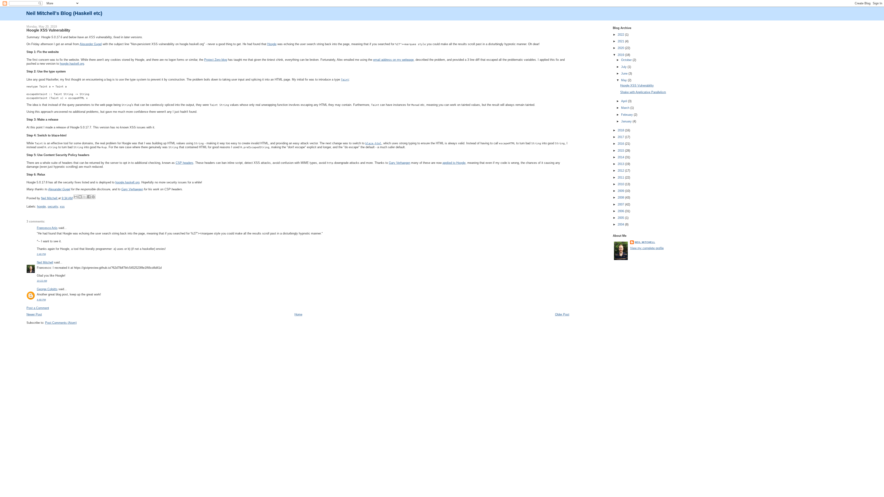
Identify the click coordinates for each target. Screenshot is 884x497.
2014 (621, 157)
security (53, 206)
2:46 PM (41, 254)
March (625, 108)
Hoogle (271, 44)
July (624, 67)
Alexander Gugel (91, 44)
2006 (621, 211)
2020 (621, 48)
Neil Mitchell (49, 198)
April (624, 101)
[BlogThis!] (80, 196)
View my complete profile (647, 248)
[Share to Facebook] (89, 196)
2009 (621, 191)
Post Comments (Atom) (61, 322)
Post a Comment (37, 308)
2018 (621, 130)
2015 (621, 150)
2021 (621, 41)
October (627, 60)
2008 (621, 197)
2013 (621, 164)
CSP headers (184, 163)
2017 (621, 137)
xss (62, 206)
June (624, 73)
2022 (621, 34)
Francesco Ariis (47, 228)
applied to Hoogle (453, 163)
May (624, 80)
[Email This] (75, 196)
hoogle (41, 206)
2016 (621, 143)
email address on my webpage (393, 59)
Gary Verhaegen (399, 163)
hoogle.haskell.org (72, 63)
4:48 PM (41, 299)
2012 (621, 170)
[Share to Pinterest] (93, 196)
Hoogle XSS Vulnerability (637, 85)
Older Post (562, 314)
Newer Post (34, 314)
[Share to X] (84, 196)
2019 (621, 55)
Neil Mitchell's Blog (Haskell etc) (64, 13)
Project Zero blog (215, 59)
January (627, 121)
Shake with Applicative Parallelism (643, 92)
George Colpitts (47, 289)
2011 (621, 177)
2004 (621, 224)
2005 (621, 218)
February (627, 114)
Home (298, 314)
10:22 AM (42, 281)
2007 (621, 204)
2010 (621, 184)
